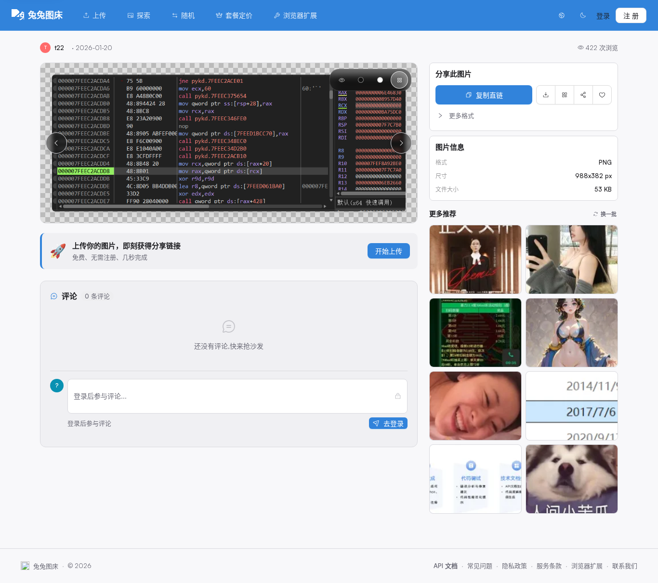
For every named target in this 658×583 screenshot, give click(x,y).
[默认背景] (341, 80)
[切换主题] (583, 15)
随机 (188, 15)
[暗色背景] (360, 80)
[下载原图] (545, 94)
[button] (523, 115)
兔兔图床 (45, 15)
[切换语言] (561, 15)
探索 (143, 15)
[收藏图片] (602, 94)
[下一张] (401, 143)
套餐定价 (238, 15)
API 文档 (446, 566)
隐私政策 (514, 566)
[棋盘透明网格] (399, 80)
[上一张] (56, 143)
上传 (99, 15)
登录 (603, 16)
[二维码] (564, 94)
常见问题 (479, 566)
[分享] (583, 94)
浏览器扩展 (300, 15)
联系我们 (624, 566)
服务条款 (549, 566)
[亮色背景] (380, 80)
